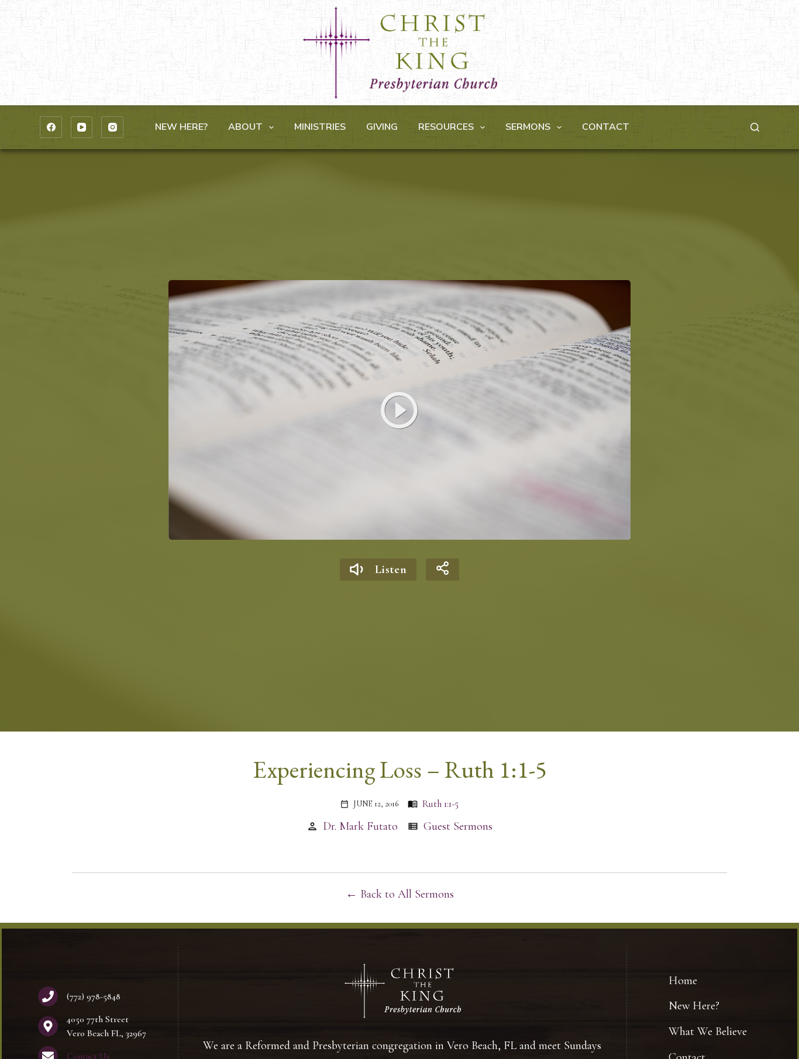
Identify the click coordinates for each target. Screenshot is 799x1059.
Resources (446, 126)
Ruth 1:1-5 (440, 804)
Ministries (320, 126)
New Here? (181, 126)
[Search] (754, 127)
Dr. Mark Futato (360, 826)
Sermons (527, 126)
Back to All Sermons (407, 894)
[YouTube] (82, 127)
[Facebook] (51, 127)
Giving (382, 126)
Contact (605, 126)
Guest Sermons (458, 826)
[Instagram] (112, 127)
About (245, 126)
